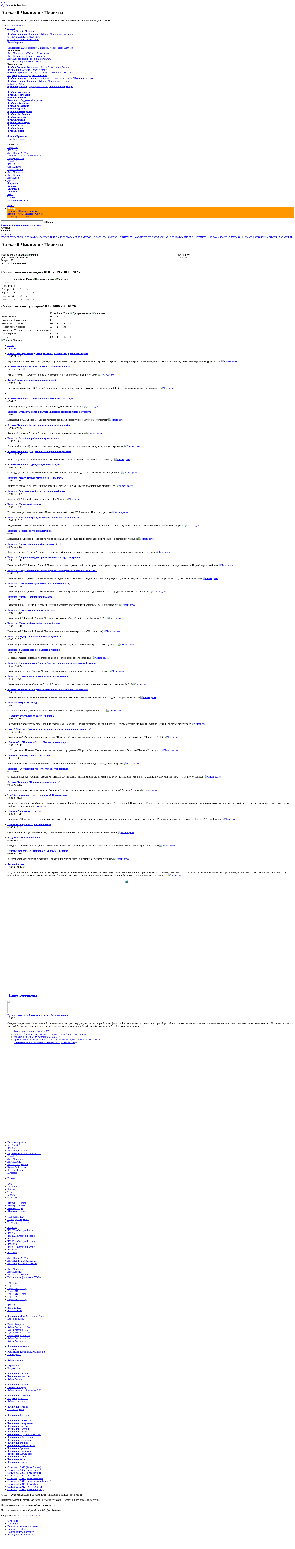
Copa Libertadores (16, 139)
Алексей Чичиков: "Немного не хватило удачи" (33, 782)
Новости (11, 348)
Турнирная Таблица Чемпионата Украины (51, 34)
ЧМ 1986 (12, 1252)
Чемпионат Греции (17, 1462)
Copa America (14, 166)
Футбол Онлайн (15, 31)
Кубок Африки (15, 169)
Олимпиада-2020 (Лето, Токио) (23, 1475)
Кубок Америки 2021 (18, 1330)
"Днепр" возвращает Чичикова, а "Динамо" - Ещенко (37, 851)
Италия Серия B (15, 83)
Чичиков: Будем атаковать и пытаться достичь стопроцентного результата (49, 411)
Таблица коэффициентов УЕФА (24, 61)
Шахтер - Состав (34, 213)
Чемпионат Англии (17, 1373)
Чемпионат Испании (18, 1384)
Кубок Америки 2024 (18, 1327)
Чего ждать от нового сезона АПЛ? (32, 1031)
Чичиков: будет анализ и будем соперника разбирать (36, 491)
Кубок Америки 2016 (18, 1335)
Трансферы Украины (38, 47)
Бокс (10, 194)
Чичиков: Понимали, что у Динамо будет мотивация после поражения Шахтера (51, 663)
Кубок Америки (15, 1324)
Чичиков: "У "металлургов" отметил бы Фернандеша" (38, 768)
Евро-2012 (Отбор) (17, 1299)
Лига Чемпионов (16, 172)
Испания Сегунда (16, 1387)
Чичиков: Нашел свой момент (24, 504)
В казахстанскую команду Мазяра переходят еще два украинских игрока (47, 353)
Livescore (31, 31)
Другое (11, 180)
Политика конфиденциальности (24, 1526)
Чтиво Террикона (22, 995)
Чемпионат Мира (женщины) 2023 (25, 1316)
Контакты (12, 1523)
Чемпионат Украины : (18, 1346)
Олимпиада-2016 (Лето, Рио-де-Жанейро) (29, 1481)
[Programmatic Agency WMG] (126, 882)
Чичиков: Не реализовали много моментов (31, 610)
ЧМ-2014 (12, 1244)
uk (2, 2)
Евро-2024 (12, 147)
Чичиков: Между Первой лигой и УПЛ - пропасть (35, 478)
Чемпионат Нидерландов (20, 1423)
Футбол (5, 5)
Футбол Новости (16, 25)
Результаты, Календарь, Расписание (26, 1351)
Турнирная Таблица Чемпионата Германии (51, 72)
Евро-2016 (12, 1291)
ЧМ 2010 (12, 1249)
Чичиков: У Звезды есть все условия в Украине (33, 649)
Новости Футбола (16, 1142)
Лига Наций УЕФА (17, 153)
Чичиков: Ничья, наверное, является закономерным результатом (43, 517)
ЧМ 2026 (12, 150)
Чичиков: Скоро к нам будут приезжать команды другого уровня (43, 557)
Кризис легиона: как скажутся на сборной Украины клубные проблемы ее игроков (57, 1039)
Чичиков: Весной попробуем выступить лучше (33, 438)
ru (7, 2)
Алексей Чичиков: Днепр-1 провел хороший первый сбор (39, 425)
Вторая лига (13, 1368)
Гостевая (11, 211)
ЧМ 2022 (12, 1233)
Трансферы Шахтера (62, 47)
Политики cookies (16, 1529)
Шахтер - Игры (15, 213)
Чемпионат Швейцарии (19, 1451)
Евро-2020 (12, 1285)
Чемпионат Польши (17, 1431)
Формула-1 (13, 183)
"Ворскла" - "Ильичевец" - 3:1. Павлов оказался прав (37, 742)
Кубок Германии (38, 75)
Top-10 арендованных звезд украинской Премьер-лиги (37, 795)
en (5, 2)
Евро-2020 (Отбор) (17, 1288)
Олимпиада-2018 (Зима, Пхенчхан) (25, 1478)
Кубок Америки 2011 (18, 1341)
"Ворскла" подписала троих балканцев (29, 824)
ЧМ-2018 (12, 1238)
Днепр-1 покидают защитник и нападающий (32, 380)
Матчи (10, 345)
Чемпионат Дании (17, 1456)
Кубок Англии (39, 70)
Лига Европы (14, 175)
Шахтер (11, 208)
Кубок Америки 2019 (18, 1332)
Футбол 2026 (14, 1145)
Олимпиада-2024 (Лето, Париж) (24, 1470)
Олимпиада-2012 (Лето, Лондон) (24, 1486)
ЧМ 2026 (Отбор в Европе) (21, 1230)
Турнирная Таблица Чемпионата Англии (48, 67)
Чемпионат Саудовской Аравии (24, 1434)
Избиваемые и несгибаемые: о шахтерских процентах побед (45, 1042)
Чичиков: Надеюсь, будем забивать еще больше (33, 623)
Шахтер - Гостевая (17, 1211)
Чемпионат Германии (18, 1395)
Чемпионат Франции (18, 1415)
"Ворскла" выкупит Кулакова (24, 811)
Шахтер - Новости (27, 211)
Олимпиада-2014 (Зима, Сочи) (23, 1484)
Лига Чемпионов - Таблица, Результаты (28, 53)
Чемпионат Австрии (18, 1429)
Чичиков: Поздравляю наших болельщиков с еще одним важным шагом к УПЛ (52, 570)
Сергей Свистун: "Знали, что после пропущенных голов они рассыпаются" (49, 729)
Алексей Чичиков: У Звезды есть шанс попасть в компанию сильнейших (47, 689)
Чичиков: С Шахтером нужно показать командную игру (38, 583)
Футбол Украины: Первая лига (23, 36)
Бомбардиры (14, 1354)
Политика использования (20, 1532)
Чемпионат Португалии (19, 1420)
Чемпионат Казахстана (19, 1440)
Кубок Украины (15, 42)
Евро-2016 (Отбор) (17, 1294)
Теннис (11, 197)
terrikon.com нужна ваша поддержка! (21, 225)
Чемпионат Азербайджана (21, 1445)
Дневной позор (15, 864)
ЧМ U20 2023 (14, 1307)
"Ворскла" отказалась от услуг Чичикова (30, 716)
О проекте (12, 1520)
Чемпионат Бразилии (18, 1448)
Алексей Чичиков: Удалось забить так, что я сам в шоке (38, 366)
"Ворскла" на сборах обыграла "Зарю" (29, 755)
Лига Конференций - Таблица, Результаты (29, 58)
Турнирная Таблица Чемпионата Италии (48, 81)
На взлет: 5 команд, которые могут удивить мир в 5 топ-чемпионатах (50, 1034)
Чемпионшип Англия (18, 70)
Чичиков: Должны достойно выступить (29, 530)
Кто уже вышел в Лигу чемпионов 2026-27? (37, 1037)
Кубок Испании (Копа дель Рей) (24, 1390)
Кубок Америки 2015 (18, 1338)
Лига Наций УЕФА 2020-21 (22, 1260)
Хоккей (11, 186)
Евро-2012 (12, 1296)
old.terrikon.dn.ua (34, 1515)
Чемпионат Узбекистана (20, 1437)
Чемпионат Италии (17, 1406)
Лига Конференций (17, 1164)
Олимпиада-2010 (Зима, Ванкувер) (25, 1489)
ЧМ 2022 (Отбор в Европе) (21, 1235)
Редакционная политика (20, 1534)
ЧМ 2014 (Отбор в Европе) (21, 1247)
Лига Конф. (13, 177)
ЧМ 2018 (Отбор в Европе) (21, 1241)
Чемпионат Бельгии (17, 1426)
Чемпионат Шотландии (19, 1453)
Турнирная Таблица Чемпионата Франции (51, 86)
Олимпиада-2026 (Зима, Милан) (24, 1467)
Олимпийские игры (18, 200)
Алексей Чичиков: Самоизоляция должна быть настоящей (40, 398)
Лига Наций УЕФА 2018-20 (22, 1263)
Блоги (10, 205)
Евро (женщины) (16, 158)
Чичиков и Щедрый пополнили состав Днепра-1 (34, 636)
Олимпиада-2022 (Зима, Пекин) (24, 1473)
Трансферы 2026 (16, 1216)
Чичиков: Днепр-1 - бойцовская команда (30, 597)
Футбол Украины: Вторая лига (23, 39)
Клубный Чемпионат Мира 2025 (24, 155)
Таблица (11, 1349)
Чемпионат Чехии (16, 1459)
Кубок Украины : (16, 1360)
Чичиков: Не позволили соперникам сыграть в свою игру (39, 676)
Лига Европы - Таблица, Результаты (26, 56)
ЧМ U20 (11, 164)
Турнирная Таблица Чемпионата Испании (50, 78)
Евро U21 (12, 161)
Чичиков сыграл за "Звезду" (23, 702)
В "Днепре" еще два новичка (23, 837)
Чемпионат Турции (17, 1442)
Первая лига (13, 1365)
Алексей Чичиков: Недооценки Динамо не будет (33, 464)
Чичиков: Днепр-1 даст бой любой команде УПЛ (34, 544)
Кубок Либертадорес (18, 1167)
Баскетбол (13, 189)
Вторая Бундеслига (17, 75)
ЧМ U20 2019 (14, 1310)
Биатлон (12, 191)
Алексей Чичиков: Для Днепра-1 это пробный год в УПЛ (39, 451)
